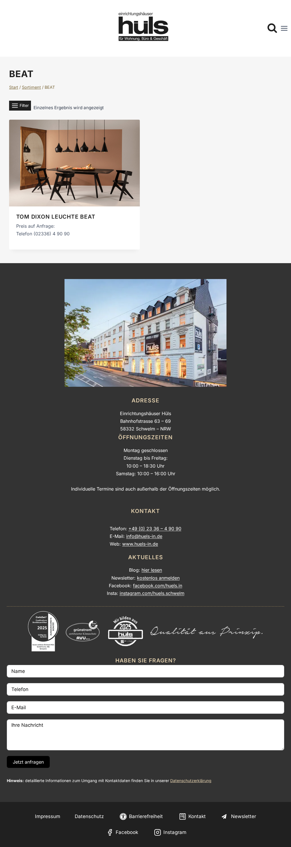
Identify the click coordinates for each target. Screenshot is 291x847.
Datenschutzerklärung (190, 780)
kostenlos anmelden (158, 578)
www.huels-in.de (140, 544)
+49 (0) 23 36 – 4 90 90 (154, 528)
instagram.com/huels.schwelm (152, 593)
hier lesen (152, 570)
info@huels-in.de (144, 536)
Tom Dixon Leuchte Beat (55, 216)
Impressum (47, 816)
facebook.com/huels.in (157, 585)
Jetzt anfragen (28, 762)
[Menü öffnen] (284, 28)
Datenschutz (89, 816)
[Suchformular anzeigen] (272, 28)
